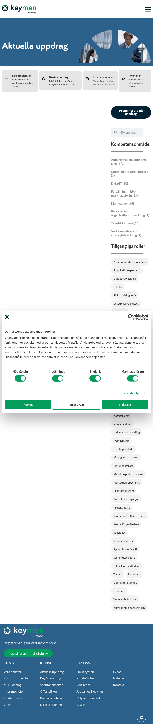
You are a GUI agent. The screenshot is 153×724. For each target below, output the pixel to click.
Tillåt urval (76, 404)
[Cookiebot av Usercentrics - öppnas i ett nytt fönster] (131, 317)
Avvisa (28, 404)
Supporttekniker (123, 541)
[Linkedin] (141, 717)
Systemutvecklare (124, 557)
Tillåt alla (125, 404)
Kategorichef (121, 415)
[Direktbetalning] (6, 78)
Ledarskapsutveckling (126, 432)
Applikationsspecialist (127, 270)
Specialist (119, 532)
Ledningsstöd (121, 440)
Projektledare (121, 507)
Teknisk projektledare (126, 566)
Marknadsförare (123, 465)
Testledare (134, 574)
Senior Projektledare (126, 524)
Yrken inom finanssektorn (129, 607)
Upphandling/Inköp (125, 582)
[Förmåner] (123, 78)
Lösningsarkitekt (123, 449)
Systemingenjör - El (125, 549)
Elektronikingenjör (124, 295)
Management (120, 203)
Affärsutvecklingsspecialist (130, 262)
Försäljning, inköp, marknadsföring (123, 193)
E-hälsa (117, 287)
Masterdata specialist (126, 482)
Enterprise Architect (126, 303)
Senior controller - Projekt (129, 516)
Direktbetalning (21, 75)
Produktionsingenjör (126, 499)
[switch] (57, 378)
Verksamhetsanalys (125, 599)
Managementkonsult (126, 457)
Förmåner (135, 75)
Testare (117, 574)
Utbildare (119, 591)
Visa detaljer (132, 392)
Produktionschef (123, 490)
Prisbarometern (103, 77)
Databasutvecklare (124, 278)
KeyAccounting (58, 77)
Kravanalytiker (122, 424)
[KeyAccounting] (43, 78)
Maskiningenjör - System (128, 474)
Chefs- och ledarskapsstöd (129, 171)
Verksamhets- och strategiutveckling (124, 233)
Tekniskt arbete (122, 223)
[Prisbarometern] (87, 78)
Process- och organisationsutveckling (128, 213)
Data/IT (116, 183)
